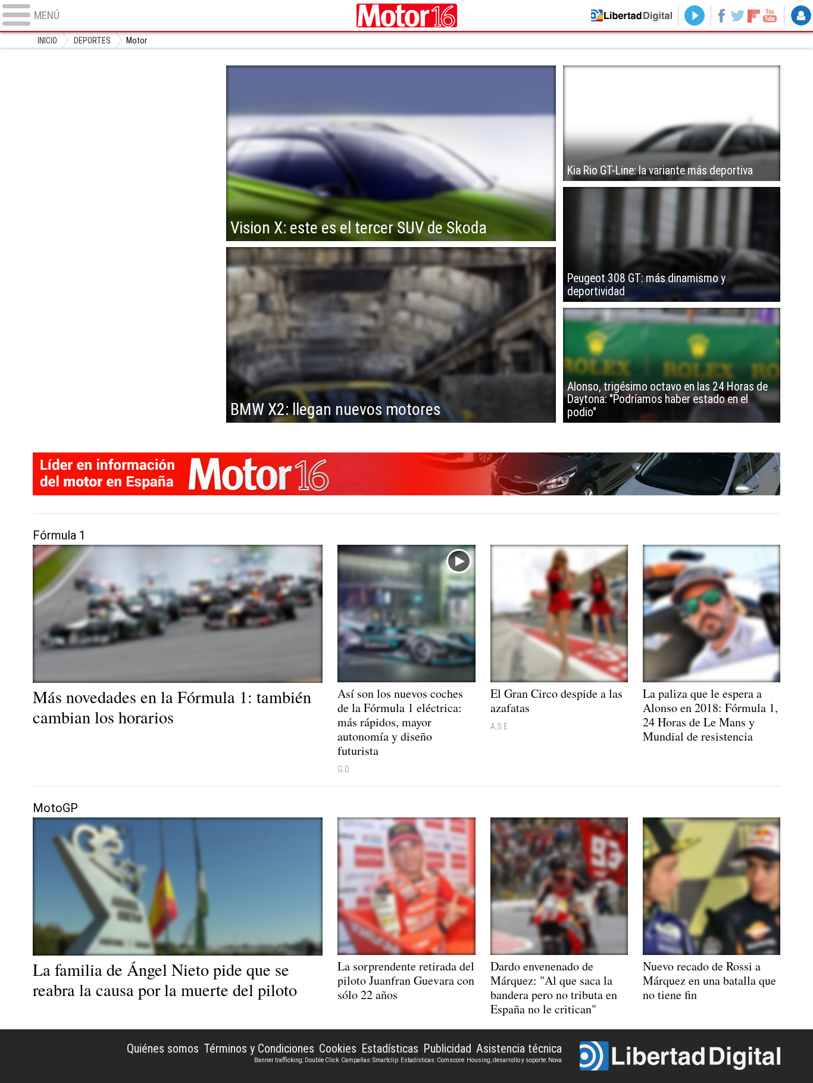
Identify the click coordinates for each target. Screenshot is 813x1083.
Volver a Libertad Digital (631, 15)
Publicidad (447, 1048)
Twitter (738, 15)
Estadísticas (389, 1048)
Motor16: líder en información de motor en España (407, 473)
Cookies (338, 1048)
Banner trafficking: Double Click (296, 1060)
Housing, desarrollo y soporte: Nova (514, 1060)
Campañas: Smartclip (369, 1060)
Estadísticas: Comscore (432, 1060)
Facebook (721, 15)
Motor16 (406, 15)
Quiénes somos (163, 1048)
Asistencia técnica (519, 1048)
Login (801, 15)
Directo (694, 15)
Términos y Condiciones (259, 1048)
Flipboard (754, 15)
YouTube (770, 15)
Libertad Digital (680, 1056)
